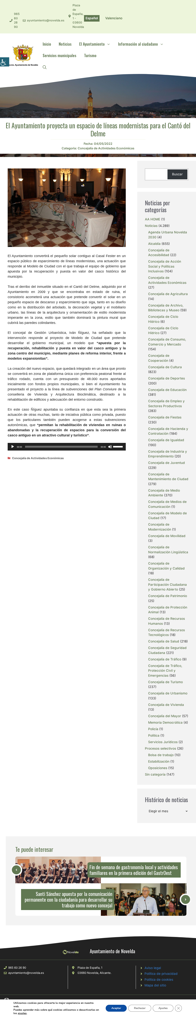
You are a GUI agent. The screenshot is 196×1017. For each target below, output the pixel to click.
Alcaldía (154, 244)
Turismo (90, 55)
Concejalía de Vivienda (166, 705)
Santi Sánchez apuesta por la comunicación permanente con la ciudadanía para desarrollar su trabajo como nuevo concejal (68, 899)
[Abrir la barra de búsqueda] (44, 67)
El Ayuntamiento (92, 44)
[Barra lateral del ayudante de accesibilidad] (4, 61)
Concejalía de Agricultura (168, 294)
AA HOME (152, 219)
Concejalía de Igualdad (166, 440)
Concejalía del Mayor (164, 716)
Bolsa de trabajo (161, 755)
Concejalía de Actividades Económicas (106, 148)
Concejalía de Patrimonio (167, 596)
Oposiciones (157, 768)
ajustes (22, 1013)
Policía (153, 729)
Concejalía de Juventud (166, 463)
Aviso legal (153, 968)
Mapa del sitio (155, 985)
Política (153, 735)
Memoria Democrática (165, 722)
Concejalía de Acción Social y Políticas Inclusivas (164, 266)
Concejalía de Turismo (165, 682)
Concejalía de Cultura (165, 367)
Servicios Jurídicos (163, 742)
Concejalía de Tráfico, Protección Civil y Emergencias (165, 670)
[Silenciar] (110, 447)
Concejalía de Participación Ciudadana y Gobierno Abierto (167, 584)
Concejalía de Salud (163, 641)
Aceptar (116, 1008)
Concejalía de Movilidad (166, 536)
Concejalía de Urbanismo (167, 693)
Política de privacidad (161, 974)
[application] (67, 447)
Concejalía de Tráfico (164, 659)
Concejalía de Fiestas (164, 417)
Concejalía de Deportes (166, 378)
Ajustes (163, 1008)
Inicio (47, 44)
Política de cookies (159, 979)
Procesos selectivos (160, 748)
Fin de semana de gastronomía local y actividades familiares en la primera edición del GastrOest (133, 869)
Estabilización (158, 761)
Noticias (65, 44)
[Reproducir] (13, 447)
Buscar (177, 174)
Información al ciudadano (138, 44)
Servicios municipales (59, 55)
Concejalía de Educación (167, 390)
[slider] (118, 446)
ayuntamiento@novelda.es (45, 20)
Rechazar (139, 1008)
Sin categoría (155, 774)
